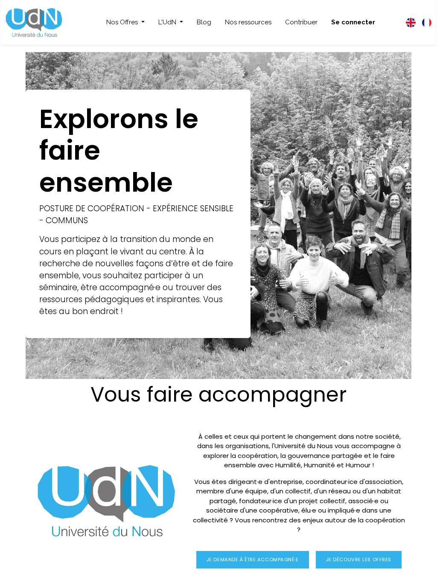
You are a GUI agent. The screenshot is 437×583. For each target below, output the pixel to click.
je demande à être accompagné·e (253, 559)
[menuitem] (204, 22)
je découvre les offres (358, 559)
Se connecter (353, 22)
